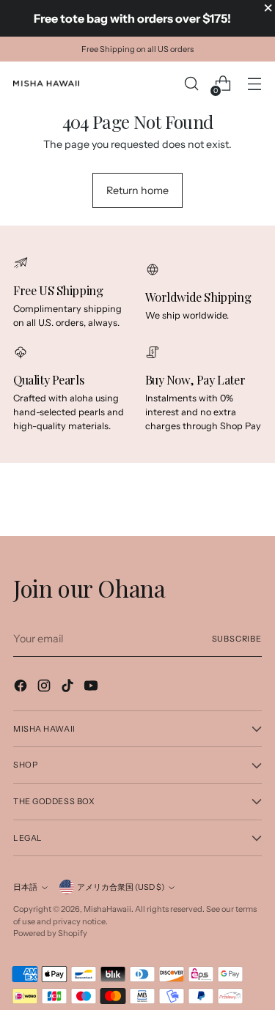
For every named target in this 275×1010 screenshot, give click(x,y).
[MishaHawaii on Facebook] (22, 687)
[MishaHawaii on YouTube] (92, 687)
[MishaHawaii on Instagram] (45, 687)
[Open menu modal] (254, 84)
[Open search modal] (191, 84)
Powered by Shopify (50, 933)
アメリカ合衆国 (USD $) (120, 887)
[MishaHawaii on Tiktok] (69, 687)
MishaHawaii (107, 909)
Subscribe (237, 639)
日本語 (25, 887)
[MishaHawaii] (46, 83)
